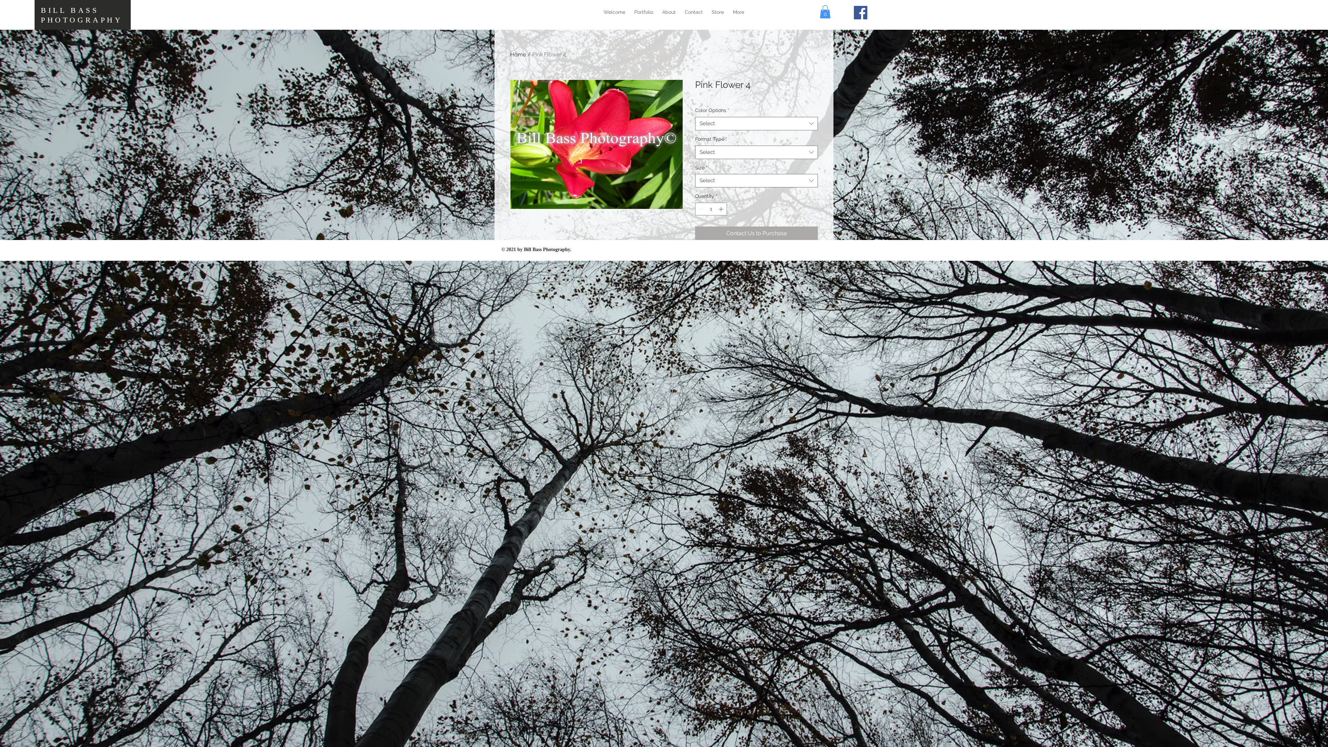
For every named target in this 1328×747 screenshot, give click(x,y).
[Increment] (721, 209)
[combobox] (756, 123)
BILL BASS (70, 10)
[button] (825, 11)
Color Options (712, 110)
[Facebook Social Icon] (860, 12)
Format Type (711, 139)
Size (701, 167)
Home (518, 54)
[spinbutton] (711, 209)
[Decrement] (700, 209)
